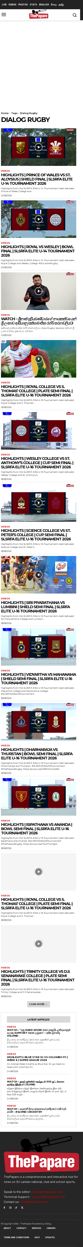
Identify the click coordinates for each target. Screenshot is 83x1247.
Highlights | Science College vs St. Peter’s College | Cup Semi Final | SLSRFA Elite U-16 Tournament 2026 (36, 534)
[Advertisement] (41, 63)
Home (5, 113)
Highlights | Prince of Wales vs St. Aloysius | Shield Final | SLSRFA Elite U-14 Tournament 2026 (36, 179)
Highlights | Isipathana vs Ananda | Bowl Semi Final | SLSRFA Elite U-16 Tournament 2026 (36, 828)
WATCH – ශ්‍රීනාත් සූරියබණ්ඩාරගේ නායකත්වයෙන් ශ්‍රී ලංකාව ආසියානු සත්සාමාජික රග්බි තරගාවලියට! (38, 321)
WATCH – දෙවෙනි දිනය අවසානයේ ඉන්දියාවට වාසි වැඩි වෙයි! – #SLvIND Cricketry (36, 1110)
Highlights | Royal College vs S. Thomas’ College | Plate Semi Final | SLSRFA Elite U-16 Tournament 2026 (36, 390)
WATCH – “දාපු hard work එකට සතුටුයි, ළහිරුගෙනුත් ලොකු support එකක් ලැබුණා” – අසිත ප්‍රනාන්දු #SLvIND (38, 1032)
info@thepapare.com (34, 1202)
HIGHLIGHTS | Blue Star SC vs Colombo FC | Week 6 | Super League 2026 (37, 1058)
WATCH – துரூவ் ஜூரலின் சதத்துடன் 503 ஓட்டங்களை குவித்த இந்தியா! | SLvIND (35, 1083)
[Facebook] (4, 1207)
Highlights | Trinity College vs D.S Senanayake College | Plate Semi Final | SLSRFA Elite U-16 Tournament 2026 (37, 978)
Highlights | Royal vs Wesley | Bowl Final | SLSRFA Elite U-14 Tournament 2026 (38, 251)
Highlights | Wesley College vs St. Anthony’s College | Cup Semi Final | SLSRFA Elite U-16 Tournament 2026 (37, 462)
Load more (36, 1004)
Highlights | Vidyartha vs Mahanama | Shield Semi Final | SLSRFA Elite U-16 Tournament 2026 (38, 678)
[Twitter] (22, 1207)
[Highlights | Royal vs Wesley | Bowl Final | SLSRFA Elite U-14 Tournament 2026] (38, 219)
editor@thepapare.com (47, 1192)
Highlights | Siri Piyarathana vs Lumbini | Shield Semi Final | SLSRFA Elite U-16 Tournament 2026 (35, 606)
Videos (5, 171)
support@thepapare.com (48, 1197)
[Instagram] (10, 1207)
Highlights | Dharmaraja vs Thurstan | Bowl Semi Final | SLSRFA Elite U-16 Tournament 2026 (36, 753)
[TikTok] (16, 1207)
